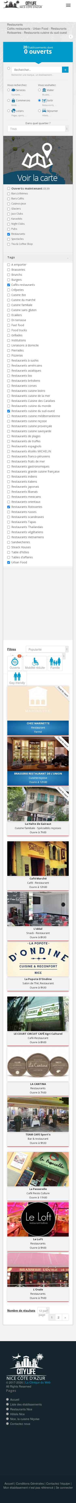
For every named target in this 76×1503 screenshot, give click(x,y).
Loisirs (19, 111)
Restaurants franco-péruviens (30, 456)
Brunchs (16, 275)
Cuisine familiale (21, 305)
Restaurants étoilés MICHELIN (31, 451)
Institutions (18, 340)
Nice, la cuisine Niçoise (25, 1419)
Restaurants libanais (24, 492)
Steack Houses (21, 547)
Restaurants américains (26, 365)
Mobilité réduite (35, 668)
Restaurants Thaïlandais (27, 527)
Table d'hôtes (20, 552)
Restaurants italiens (24, 481)
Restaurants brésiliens (25, 381)
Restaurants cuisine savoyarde (31, 431)
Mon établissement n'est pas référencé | (29, 1487)
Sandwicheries (20, 542)
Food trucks (19, 330)
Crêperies (17, 290)
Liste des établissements (26, 1404)
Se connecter (64, 1487)
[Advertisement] (31, 610)
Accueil (14, 1399)
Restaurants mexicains (26, 497)
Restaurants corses (24, 386)
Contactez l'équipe (58, 1483)
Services (20, 90)
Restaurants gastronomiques (30, 466)
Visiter (50, 90)
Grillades (16, 335)
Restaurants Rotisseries (26, 507)
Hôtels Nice (17, 1414)
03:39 (30, 188)
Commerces (22, 100)
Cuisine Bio (18, 295)
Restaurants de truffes (26, 441)
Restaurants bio (21, 375)
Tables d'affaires (22, 557)
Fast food (17, 325)
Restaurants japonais (25, 486)
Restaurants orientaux (25, 502)
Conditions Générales (30, 1483)
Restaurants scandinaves (27, 517)
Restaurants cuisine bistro (28, 391)
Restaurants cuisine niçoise (29, 421)
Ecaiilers (16, 315)
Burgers (16, 280)
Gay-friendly (17, 683)
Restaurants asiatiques (26, 370)
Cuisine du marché (23, 300)
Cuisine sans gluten (23, 310)
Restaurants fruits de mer (28, 461)
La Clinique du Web (37, 1382)
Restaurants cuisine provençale (31, 426)
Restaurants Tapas (23, 522)
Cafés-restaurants (23, 285)
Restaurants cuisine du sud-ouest (33, 411)
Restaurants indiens (24, 476)
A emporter (18, 264)
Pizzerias (17, 355)
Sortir (49, 100)
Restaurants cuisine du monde (31, 406)
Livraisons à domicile (25, 345)
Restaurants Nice (21, 1409)
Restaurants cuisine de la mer (30, 396)
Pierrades (17, 350)
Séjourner (52, 111)
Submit (65, 70)
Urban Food (19, 562)
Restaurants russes (23, 512)
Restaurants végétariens (27, 532)
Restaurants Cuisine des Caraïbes (33, 401)
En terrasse (18, 320)
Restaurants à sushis (25, 360)
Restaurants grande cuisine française (35, 471)
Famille (55, 668)
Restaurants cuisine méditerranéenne (35, 416)
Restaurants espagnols (26, 446)
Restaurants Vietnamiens (27, 537)
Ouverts (15, 663)
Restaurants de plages (26, 436)
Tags (11, 257)
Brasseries (18, 269)
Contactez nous (20, 1424)
